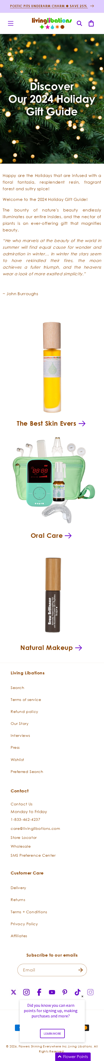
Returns (18, 899)
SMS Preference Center (33, 855)
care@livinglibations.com (35, 828)
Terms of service (26, 699)
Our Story (20, 723)
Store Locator (24, 837)
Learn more (52, 1033)
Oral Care (47, 535)
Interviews (20, 735)
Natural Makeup (46, 648)
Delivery (18, 887)
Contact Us (22, 804)
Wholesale (21, 846)
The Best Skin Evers (46, 423)
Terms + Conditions (29, 912)
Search (18, 687)
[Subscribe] (81, 970)
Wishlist (17, 759)
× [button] (82, 996)
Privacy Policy (24, 923)
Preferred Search (27, 771)
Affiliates (19, 935)
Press (15, 747)
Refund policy (24, 711)
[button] (11, 23)
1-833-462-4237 (25, 819)
